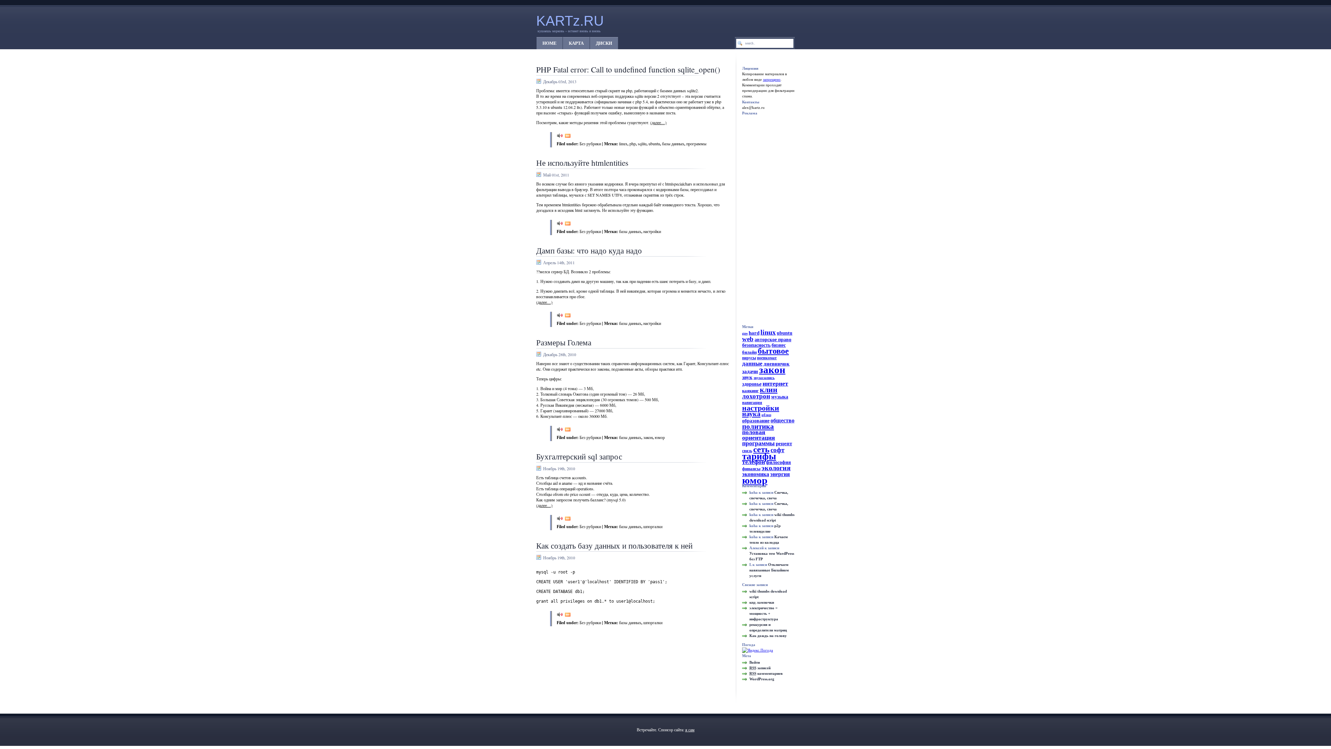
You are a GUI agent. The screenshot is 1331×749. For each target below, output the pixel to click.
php (632, 143)
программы (696, 143)
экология (776, 468)
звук (747, 377)
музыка (779, 396)
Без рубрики (590, 143)
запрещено (772, 79)
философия (778, 462)
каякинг (750, 390)
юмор (660, 437)
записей (760, 668)
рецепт (784, 443)
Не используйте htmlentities (582, 162)
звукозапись (764, 378)
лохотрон (756, 396)
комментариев (766, 673)
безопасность (756, 345)
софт (777, 450)
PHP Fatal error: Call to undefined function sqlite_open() (628, 69)
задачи (750, 371)
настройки (652, 231)
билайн (749, 352)
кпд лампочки (761, 602)
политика (758, 426)
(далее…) (658, 122)
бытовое (773, 350)
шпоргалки (652, 526)
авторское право (773, 339)
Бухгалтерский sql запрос (579, 456)
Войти (754, 662)
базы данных (673, 143)
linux (623, 143)
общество (782, 420)
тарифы (759, 456)
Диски (604, 43)
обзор (766, 415)
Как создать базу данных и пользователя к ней (614, 545)
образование (755, 420)
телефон (753, 461)
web (748, 339)
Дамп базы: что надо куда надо (589, 250)
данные (752, 363)
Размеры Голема (563, 342)
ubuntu (654, 143)
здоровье (752, 384)
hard (754, 333)
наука (751, 413)
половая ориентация (758, 435)
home (549, 43)
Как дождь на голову (768, 636)
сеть (761, 449)
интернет (775, 383)
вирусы (749, 357)
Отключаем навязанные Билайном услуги (769, 570)
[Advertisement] (770, 220)
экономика (755, 474)
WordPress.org (761, 679)
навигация (752, 402)
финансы (751, 468)
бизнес (779, 345)
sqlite (642, 143)
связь (747, 450)
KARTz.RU (570, 21)
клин (768, 389)
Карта (576, 43)
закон (648, 437)
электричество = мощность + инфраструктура (763, 613)
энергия (780, 474)
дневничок (777, 364)
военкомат (767, 357)
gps (745, 333)
